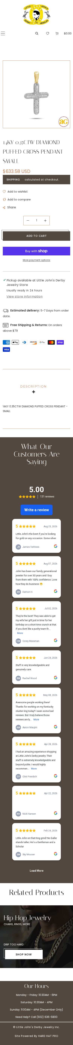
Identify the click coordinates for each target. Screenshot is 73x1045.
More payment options (36, 260)
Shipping (13, 179)
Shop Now (24, 954)
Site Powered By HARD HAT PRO (36, 1036)
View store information (24, 296)
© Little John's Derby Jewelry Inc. (36, 1027)
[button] (2, 33)
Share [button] (11, 207)
